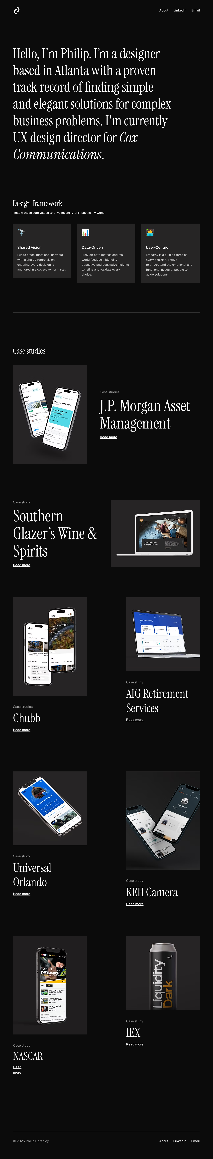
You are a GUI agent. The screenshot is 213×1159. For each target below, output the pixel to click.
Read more (108, 437)
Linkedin (180, 10)
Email (195, 10)
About (163, 10)
